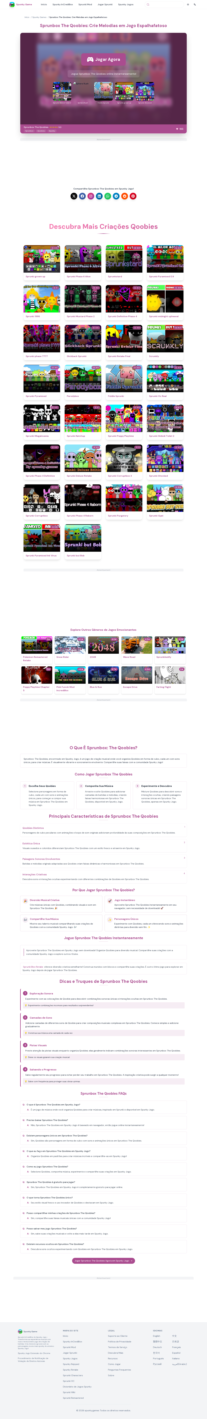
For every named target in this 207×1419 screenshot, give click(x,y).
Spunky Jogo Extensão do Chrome (34, 1353)
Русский (157, 1364)
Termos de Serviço (117, 1347)
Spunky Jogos (125, 4)
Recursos (113, 1358)
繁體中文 (157, 1341)
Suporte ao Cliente (117, 1335)
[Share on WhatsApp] (107, 196)
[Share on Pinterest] (133, 196)
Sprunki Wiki (69, 1392)
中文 (174, 1335)
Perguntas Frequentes (119, 1369)
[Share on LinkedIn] (99, 196)
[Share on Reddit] (124, 196)
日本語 (175, 1341)
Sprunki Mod (85, 4)
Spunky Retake (70, 1369)
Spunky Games (39, 17)
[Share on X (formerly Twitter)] (74, 196)
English (156, 1335)
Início (44, 4)
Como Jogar (114, 1364)
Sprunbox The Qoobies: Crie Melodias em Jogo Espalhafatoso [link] (78, 17)
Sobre (111, 1375)
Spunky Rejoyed (71, 1364)
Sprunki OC (68, 1381)
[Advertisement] (103, 160)
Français (176, 1347)
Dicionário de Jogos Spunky (77, 1386)
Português (158, 1358)
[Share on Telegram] (116, 196)
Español (176, 1352)
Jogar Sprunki (105, 4)
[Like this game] (177, 129)
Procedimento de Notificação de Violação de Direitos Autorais (33, 1359)
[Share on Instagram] (90, 196)
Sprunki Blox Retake (33, 966)
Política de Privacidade (119, 1341)
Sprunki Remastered (73, 1397)
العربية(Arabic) (179, 1364)
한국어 (156, 1352)
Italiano (176, 1358)
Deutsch (157, 1347)
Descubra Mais (115, 1352)
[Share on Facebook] (82, 196)
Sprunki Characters (73, 1375)
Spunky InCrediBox (63, 4)
